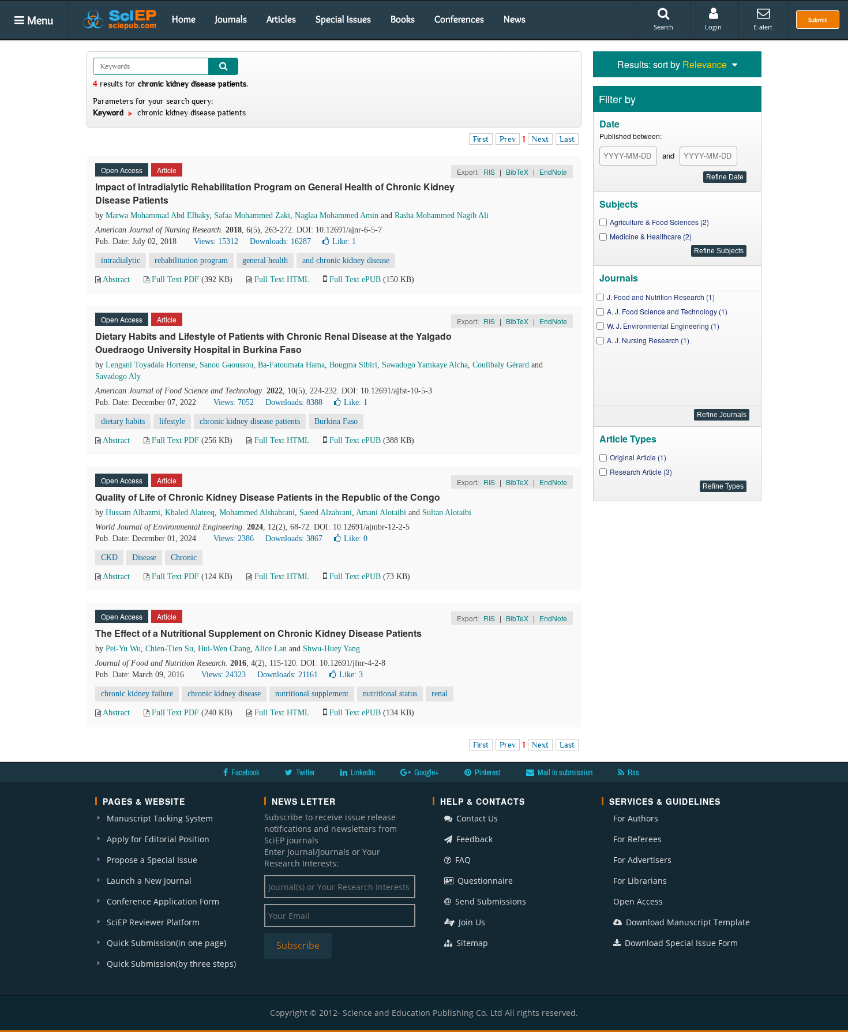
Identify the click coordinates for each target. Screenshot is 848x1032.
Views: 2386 (233, 538)
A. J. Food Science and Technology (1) (667, 311)
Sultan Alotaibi (446, 512)
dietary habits (123, 421)
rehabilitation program (191, 260)
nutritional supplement (311, 693)
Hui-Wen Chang (224, 648)
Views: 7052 (233, 402)
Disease (144, 557)
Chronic (184, 557)
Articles (281, 19)
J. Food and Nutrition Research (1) (661, 297)
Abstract (116, 279)
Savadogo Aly (118, 376)
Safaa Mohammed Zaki (252, 215)
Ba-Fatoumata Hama (291, 365)
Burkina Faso (336, 421)
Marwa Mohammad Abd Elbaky (157, 215)
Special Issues (343, 19)
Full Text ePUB (355, 279)
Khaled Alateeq (190, 512)
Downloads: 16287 (280, 241)
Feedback (473, 839)
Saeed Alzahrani (325, 512)
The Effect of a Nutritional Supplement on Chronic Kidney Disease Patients (258, 633)
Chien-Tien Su (169, 648)
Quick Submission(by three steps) (171, 963)
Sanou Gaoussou (226, 365)
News (515, 19)
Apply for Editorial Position (158, 839)
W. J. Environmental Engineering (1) (663, 326)
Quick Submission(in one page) (166, 942)
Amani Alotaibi (381, 512)
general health (265, 260)
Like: (344, 241)
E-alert (762, 26)
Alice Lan (270, 648)
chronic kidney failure (137, 693)
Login (713, 26)
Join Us (470, 922)
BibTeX (517, 172)
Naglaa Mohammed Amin (336, 215)
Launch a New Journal (149, 880)
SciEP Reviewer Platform (153, 922)
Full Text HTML (281, 279)
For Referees (637, 839)
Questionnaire (484, 880)
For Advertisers (642, 859)
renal (439, 693)
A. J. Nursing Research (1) (648, 340)
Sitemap (471, 942)
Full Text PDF (175, 279)
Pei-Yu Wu (123, 648)
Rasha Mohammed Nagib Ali (442, 215)
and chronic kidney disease (345, 260)
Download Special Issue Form (680, 942)
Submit (817, 20)
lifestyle (172, 421)
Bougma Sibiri (353, 365)
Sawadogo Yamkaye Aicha (425, 365)
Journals (231, 19)
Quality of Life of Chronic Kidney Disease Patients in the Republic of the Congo (267, 497)
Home (184, 19)
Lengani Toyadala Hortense (150, 365)
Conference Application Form (163, 901)
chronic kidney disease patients (250, 421)
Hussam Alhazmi (133, 512)
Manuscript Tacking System (160, 818)
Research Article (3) (641, 471)
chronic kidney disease (224, 693)
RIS (489, 172)
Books (403, 19)
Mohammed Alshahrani (257, 512)
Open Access (638, 901)
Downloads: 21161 (287, 674)
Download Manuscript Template (687, 922)
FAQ (462, 859)
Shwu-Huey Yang (331, 648)
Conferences (459, 19)
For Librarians (640, 880)
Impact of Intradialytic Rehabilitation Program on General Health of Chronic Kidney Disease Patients (275, 193)
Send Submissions (489, 901)
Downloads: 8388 (293, 402)
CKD (109, 557)
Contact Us (476, 818)
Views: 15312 (216, 241)
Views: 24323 (223, 674)
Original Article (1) (638, 457)
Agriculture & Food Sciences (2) (659, 222)
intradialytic (120, 260)
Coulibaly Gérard (500, 365)
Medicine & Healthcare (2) (651, 236)
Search (663, 26)
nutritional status (390, 693)
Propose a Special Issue (152, 859)
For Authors (635, 818)
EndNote (553, 172)
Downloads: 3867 (293, 538)
